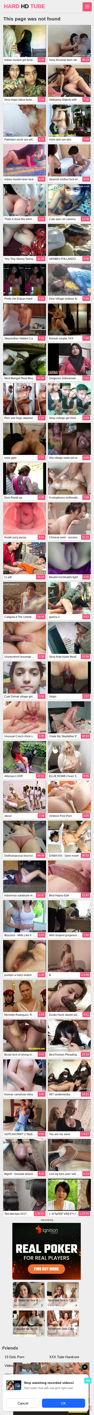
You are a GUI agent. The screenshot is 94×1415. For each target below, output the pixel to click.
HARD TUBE (24, 6)
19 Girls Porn (14, 1357)
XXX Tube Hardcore (64, 1357)
